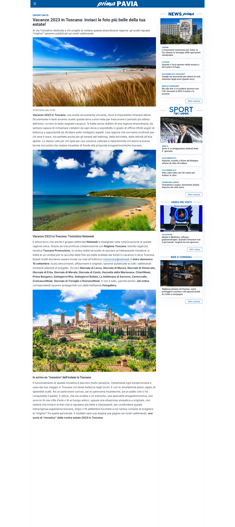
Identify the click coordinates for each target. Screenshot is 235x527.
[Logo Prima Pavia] (117, 4)
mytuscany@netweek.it (117, 259)
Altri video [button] (195, 249)
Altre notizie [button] (194, 101)
